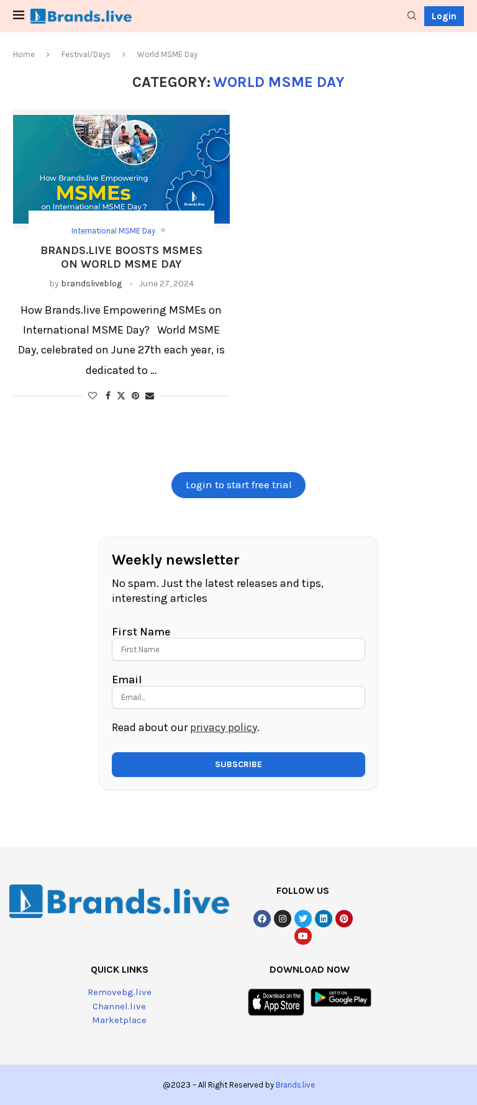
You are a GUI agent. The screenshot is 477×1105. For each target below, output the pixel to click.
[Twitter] (303, 918)
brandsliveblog (91, 283)
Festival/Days (86, 54)
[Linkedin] (323, 918)
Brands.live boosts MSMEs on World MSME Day (121, 257)
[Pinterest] (344, 918)
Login (444, 16)
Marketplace (119, 1019)
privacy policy (223, 727)
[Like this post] (92, 396)
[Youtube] (303, 936)
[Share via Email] (149, 396)
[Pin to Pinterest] (135, 396)
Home (24, 54)
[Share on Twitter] (121, 395)
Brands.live (295, 1084)
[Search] (412, 16)
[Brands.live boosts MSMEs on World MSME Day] (121, 169)
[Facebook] (262, 918)
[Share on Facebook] (108, 396)
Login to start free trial (239, 485)
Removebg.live (120, 992)
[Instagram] (282, 918)
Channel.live (119, 1006)
